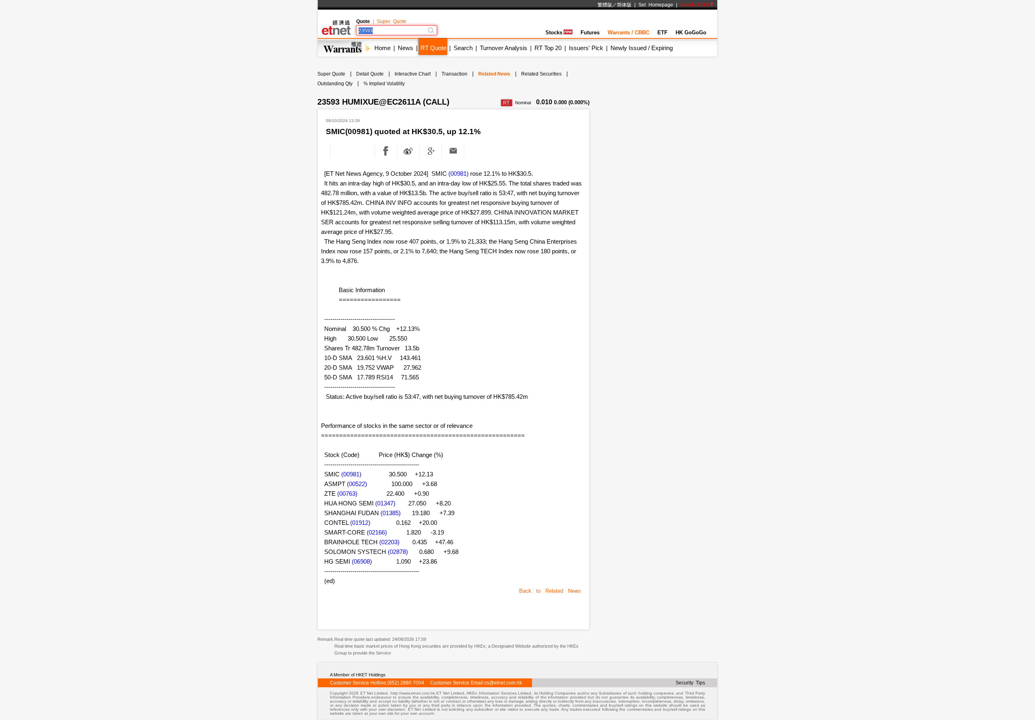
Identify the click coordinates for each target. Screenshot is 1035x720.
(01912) (360, 522)
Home (382, 47)
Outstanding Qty (335, 83)
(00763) (347, 493)
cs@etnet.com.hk (503, 683)
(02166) (377, 532)
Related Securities (541, 74)
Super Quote (391, 21)
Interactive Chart (413, 74)
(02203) (389, 542)
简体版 (624, 5)
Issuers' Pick (586, 47)
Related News (494, 74)
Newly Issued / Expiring (641, 47)
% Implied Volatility (384, 83)
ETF (662, 32)
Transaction (454, 74)
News (405, 47)
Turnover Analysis (503, 47)
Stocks (553, 32)
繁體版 (605, 5)
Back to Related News (550, 591)
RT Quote (433, 47)
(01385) (390, 512)
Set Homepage (655, 5)
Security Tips (690, 683)
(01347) (385, 503)
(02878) (398, 551)
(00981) (458, 173)
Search (463, 47)
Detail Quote (370, 74)
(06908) (362, 561)
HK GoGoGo (691, 32)
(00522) (357, 483)
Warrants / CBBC (628, 32)
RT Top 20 (548, 47)
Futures (590, 32)
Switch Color (695, 5)
